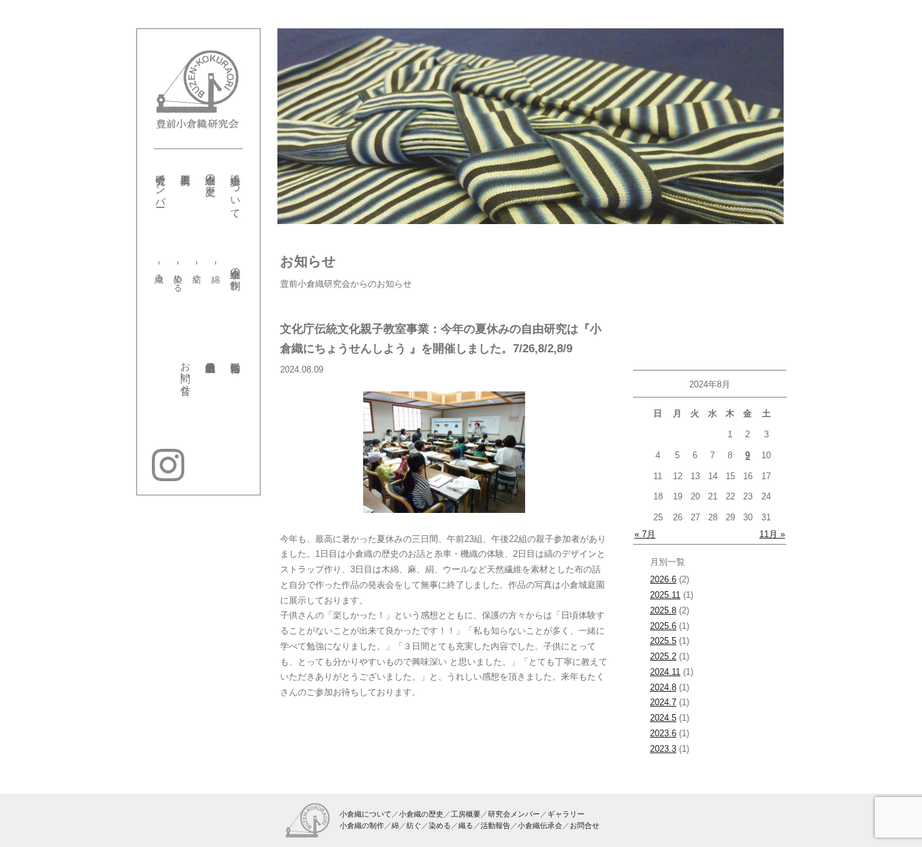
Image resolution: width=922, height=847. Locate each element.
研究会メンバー (160, 184)
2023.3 (663, 749)
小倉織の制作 (235, 267)
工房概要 (466, 814)
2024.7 (663, 702)
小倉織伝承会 (540, 825)
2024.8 (663, 687)
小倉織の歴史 (210, 173)
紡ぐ (197, 273)
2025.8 (663, 610)
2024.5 (663, 718)
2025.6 (663, 626)
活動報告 (495, 825)
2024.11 (665, 672)
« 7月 (644, 534)
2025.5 (663, 641)
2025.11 (665, 595)
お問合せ (584, 825)
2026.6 (663, 579)
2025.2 (663, 656)
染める (178, 278)
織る (160, 273)
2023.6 (663, 733)
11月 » (772, 534)
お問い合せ (185, 372)
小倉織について (235, 190)
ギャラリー (566, 814)
